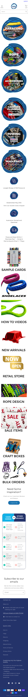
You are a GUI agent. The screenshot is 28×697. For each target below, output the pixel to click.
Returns (5, 637)
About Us (6, 604)
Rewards (5, 654)
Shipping (5, 640)
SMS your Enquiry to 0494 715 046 (13, 613)
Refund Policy (7, 644)
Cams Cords (11, 695)
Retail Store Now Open (10, 620)
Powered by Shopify (18, 695)
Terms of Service (8, 647)
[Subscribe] (23, 592)
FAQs (4, 633)
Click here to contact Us (12, 616)
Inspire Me (14, 503)
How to (5, 630)
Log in (26, 1)
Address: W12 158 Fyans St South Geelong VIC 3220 (14, 608)
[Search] (26, 11)
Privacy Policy (7, 651)
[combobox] (14, 11)
